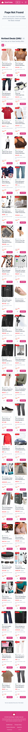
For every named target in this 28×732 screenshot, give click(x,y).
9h (9, 298)
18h (23, 120)
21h (23, 179)
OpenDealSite (15, 729)
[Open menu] (26, 2)
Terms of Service (10, 727)
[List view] (5, 45)
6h (9, 150)
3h (9, 476)
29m (10, 91)
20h (9, 446)
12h (23, 62)
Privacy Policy (18, 724)
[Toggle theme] (22, 2)
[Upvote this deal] (4, 75)
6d (9, 654)
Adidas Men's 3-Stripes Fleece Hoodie (6, 450)
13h (23, 387)
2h (23, 268)
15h (23, 476)
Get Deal (10, 75)
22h (10, 62)
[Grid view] (3, 45)
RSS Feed (10, 724)
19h (10, 387)
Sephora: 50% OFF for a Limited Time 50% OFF (20, 242)
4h (9, 209)
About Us (19, 727)
